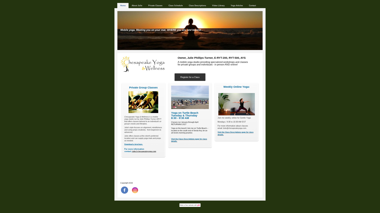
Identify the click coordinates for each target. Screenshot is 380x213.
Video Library (218, 5)
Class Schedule (175, 5)
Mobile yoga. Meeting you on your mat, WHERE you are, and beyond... (161, 30)
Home (123, 5)
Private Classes (155, 5)
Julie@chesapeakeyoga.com (234, 128)
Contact (252, 5)
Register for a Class (190, 77)
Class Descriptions (197, 5)
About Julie (137, 5)
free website (189, 205)
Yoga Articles (237, 5)
